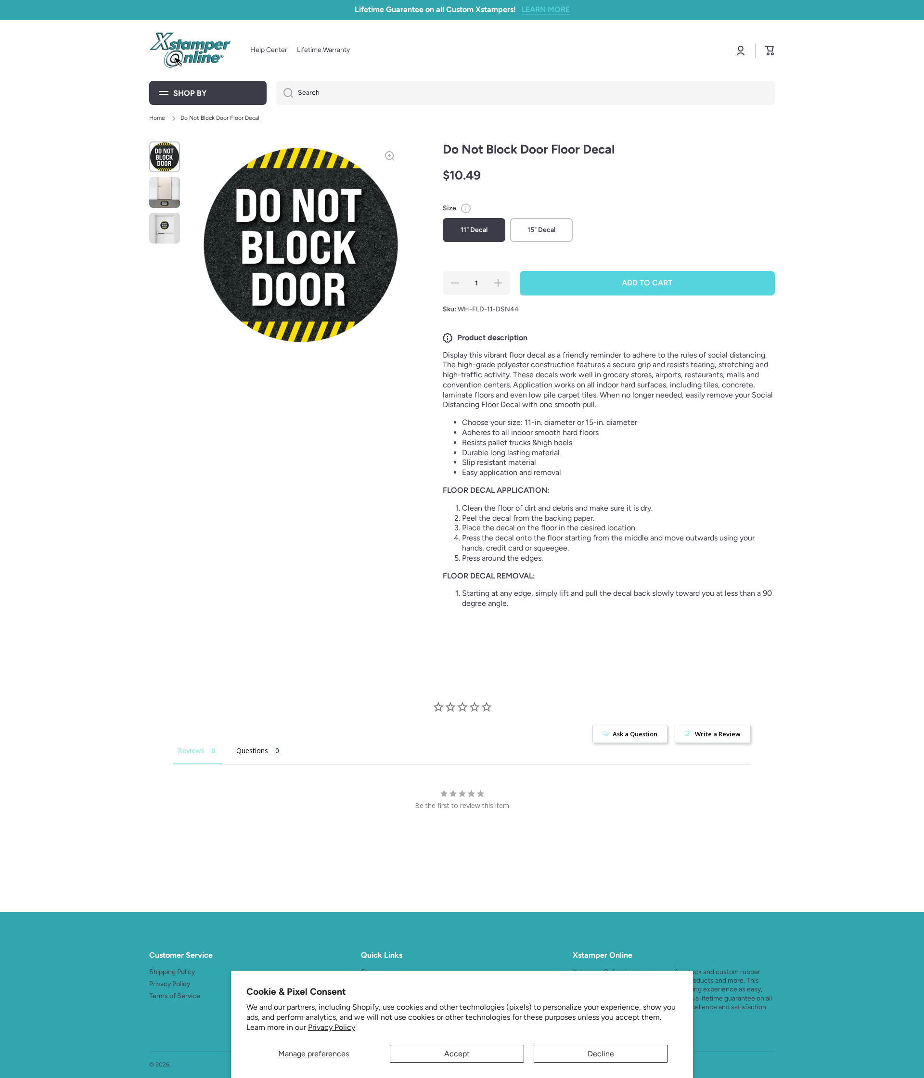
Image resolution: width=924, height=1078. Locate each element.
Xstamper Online (194, 1064)
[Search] (284, 93)
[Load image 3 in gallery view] (164, 228)
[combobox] (525, 93)
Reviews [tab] (191, 750)
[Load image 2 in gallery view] (164, 192)
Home (157, 118)
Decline (601, 1053)
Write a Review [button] (718, 734)
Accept (457, 1053)
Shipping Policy (172, 972)
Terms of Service (174, 996)
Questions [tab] (252, 750)
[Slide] (466, 208)
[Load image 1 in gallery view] (164, 156)
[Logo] (190, 50)
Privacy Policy (331, 1027)
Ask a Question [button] (635, 734)
